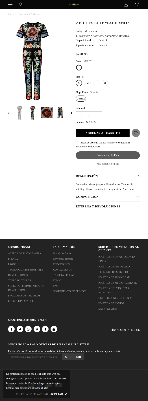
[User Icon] (126, 4)
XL (105, 83)
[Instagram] (28, 329)
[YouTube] (54, 329)
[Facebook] (11, 329)
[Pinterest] (37, 329)
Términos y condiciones (88, 146)
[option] (40, 60)
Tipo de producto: (85, 45)
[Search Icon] (21, 4)
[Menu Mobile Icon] (10, 4)
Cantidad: (81, 108)
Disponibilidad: (84, 40)
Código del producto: (86, 31)
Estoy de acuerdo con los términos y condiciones (105, 142)
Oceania (81, 98)
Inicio (11, 14)
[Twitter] (20, 329)
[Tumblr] (45, 329)
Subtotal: (80, 122)
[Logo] (74, 4)
